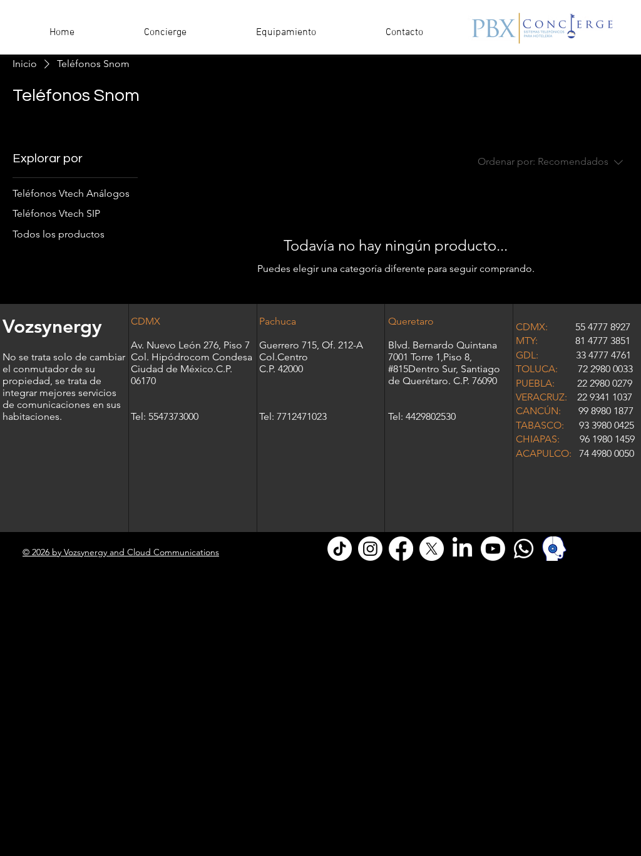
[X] (431, 548)
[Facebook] (401, 548)
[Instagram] (370, 548)
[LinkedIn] (462, 548)
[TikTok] (339, 548)
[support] (554, 548)
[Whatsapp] (523, 548)
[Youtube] (493, 548)
